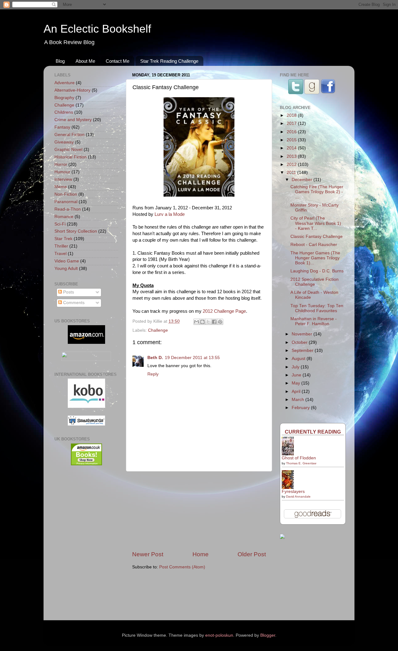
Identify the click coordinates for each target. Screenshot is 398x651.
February (301, 407)
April (297, 391)
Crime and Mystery (73, 119)
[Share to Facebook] (214, 322)
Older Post (252, 554)
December (302, 179)
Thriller (61, 246)
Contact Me (117, 61)
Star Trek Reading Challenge (169, 61)
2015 (292, 140)
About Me (85, 61)
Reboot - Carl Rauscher (313, 244)
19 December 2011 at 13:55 (192, 357)
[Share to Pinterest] (220, 322)
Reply (153, 374)
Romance (63, 216)
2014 (292, 148)
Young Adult (66, 268)
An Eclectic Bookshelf (97, 28)
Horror (60, 164)
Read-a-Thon (67, 209)
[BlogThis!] (202, 322)
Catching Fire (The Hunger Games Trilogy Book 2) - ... (316, 191)
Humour (62, 172)
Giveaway (64, 142)
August (299, 358)
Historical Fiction (70, 157)
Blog (60, 61)
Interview (63, 179)
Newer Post (147, 554)
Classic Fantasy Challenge (316, 236)
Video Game (66, 261)
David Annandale (298, 496)
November (302, 334)
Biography (64, 97)
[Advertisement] (199, 511)
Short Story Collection (75, 231)
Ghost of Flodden (299, 458)
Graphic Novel (68, 149)
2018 (292, 115)
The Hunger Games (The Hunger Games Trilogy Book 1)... (315, 258)
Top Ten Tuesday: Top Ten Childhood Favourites (316, 308)
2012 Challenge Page (224, 311)
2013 (292, 156)
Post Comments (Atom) (182, 567)
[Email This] (196, 322)
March (298, 399)
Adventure (64, 82)
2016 (292, 132)
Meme (60, 186)
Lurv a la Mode (170, 214)
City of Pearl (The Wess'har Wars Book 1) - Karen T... (315, 223)
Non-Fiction (65, 194)
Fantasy (62, 127)
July (296, 367)
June (297, 375)
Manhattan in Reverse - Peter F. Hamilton (313, 321)
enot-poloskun (219, 635)
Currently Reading (313, 432)
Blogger (267, 635)
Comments (73, 302)
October (300, 342)
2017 (292, 123)
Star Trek (63, 238)
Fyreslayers (293, 491)
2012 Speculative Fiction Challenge (314, 282)
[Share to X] (208, 322)
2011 (292, 172)
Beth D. (155, 357)
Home (200, 554)
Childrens (63, 112)
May (296, 383)
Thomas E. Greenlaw (301, 463)
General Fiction (69, 134)
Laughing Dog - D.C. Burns (317, 271)
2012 (292, 164)
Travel (60, 253)
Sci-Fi (60, 224)
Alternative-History (72, 90)
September (303, 350)
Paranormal (65, 201)
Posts (68, 292)
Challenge (158, 330)
